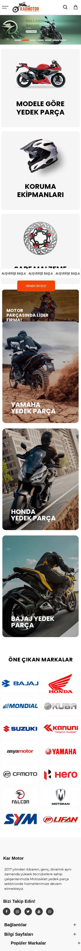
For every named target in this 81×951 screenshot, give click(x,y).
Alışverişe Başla (14, 273)
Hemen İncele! (36, 286)
